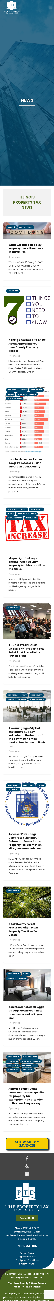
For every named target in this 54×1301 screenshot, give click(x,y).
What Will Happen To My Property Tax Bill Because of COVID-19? (25, 248)
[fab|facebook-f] (27, 1158)
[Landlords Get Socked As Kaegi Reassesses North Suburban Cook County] (27, 386)
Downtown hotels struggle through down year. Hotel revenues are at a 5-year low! (26, 1012)
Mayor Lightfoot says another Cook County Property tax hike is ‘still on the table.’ (26, 563)
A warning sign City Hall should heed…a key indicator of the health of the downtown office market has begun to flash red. (26, 737)
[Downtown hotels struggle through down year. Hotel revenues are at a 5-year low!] (27, 971)
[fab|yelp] (27, 1166)
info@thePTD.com (30, 1231)
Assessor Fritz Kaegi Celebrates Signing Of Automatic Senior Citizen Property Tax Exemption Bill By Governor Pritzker (25, 841)
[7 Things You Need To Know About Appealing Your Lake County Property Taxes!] (27, 288)
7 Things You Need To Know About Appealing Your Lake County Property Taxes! (27, 345)
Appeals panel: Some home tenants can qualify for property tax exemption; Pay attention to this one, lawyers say (26, 1096)
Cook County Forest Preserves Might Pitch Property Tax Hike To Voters (23, 929)
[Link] (27, 1255)
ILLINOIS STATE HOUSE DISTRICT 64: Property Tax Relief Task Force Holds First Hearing (26, 650)
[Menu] (50, 7)
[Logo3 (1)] (12, 7)
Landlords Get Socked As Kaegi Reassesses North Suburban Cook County (25, 463)
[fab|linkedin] (27, 1174)
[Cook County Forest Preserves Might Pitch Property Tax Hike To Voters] (27, 888)
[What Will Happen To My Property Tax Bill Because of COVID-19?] (27, 224)
